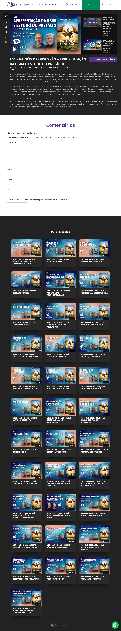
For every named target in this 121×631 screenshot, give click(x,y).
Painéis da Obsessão (52, 67)
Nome (10, 169)
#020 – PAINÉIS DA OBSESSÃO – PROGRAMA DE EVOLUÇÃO (93, 387)
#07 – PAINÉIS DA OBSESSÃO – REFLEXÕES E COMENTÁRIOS (25, 546)
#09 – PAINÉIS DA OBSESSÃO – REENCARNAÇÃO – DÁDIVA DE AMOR (59, 515)
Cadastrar (108, 4)
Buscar (73, 4)
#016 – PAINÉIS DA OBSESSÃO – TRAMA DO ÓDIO (25, 450)
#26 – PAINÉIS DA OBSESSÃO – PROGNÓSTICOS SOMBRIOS (93, 323)
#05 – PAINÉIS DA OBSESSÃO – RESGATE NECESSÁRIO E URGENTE (93, 547)
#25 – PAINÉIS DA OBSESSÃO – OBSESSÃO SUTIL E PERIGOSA (25, 355)
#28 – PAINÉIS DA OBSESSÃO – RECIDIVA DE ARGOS (25, 323)
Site (8, 189)
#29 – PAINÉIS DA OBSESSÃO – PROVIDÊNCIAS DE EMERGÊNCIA (94, 292)
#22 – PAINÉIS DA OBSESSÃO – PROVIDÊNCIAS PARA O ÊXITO (25, 387)
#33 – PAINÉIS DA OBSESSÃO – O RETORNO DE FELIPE (60, 260)
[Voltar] (6, 15)
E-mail (10, 179)
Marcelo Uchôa (16, 67)
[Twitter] (6, 27)
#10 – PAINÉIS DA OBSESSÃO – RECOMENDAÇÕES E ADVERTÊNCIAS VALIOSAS (25, 515)
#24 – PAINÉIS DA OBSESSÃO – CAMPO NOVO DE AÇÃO (59, 355)
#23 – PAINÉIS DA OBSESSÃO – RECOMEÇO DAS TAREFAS (93, 355)
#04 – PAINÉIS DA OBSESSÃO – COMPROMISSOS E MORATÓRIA (26, 578)
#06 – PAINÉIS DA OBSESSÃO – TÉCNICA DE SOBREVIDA (59, 546)
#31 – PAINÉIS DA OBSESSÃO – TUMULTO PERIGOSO (25, 292)
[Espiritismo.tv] (20, 5)
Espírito (65, 67)
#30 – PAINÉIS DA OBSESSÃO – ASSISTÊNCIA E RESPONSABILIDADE (59, 293)
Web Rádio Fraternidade (33, 67)
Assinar (55, 5)
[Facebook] (6, 22)
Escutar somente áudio (104, 59)
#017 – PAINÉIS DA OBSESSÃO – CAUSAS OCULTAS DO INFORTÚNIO (93, 420)
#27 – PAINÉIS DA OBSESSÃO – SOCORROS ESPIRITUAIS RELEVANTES (59, 324)
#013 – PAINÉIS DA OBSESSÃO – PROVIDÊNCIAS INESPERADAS (25, 482)
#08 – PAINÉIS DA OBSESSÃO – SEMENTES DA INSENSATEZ (93, 514)
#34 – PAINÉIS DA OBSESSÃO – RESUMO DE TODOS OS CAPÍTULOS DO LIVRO (25, 261)
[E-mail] (6, 41)
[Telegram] (6, 32)
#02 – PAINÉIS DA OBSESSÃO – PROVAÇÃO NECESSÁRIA (93, 578)
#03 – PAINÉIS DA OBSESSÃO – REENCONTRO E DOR (59, 578)
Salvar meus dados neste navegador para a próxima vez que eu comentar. (39, 199)
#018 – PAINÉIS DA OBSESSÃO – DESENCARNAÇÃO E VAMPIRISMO (59, 420)
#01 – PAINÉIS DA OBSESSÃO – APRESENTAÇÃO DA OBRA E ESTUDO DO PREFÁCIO (25, 610)
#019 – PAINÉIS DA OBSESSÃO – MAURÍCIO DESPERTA (25, 419)
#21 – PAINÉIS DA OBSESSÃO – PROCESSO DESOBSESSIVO (59, 387)
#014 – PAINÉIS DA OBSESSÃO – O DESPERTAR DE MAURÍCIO (94, 450)
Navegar (43, 5)
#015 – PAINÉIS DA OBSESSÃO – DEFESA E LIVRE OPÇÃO (59, 450)
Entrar (91, 4)
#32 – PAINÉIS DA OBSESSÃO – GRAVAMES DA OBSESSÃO (93, 260)
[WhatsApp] (6, 36)
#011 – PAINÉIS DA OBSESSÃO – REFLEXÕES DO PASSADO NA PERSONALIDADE (93, 483)
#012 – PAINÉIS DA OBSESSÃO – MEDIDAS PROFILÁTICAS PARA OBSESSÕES (59, 483)
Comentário (12, 142)
